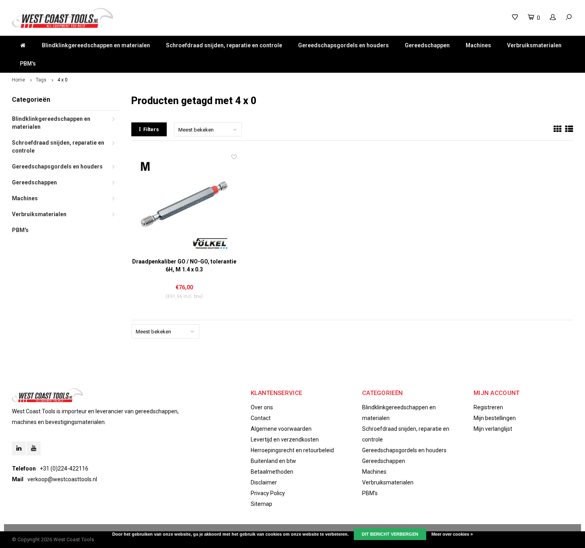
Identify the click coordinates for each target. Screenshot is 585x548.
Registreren (488, 407)
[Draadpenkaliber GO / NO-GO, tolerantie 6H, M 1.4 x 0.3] (184, 205)
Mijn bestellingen (495, 418)
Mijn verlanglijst (493, 429)
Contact (261, 418)
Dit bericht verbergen (390, 534)
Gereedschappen (427, 45)
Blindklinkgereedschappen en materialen (96, 45)
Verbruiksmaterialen (534, 45)
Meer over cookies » (452, 534)
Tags (41, 80)
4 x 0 (62, 80)
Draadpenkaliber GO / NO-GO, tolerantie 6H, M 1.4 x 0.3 (184, 265)
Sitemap (261, 504)
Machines (478, 45)
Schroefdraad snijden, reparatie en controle (224, 45)
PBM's (28, 63)
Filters (151, 129)
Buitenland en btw (273, 461)
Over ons (262, 407)
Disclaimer (264, 482)
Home (18, 80)
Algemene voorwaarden (281, 429)
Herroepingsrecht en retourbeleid (292, 450)
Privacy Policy (268, 493)
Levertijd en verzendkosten (285, 439)
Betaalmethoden (272, 472)
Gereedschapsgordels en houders (343, 45)
